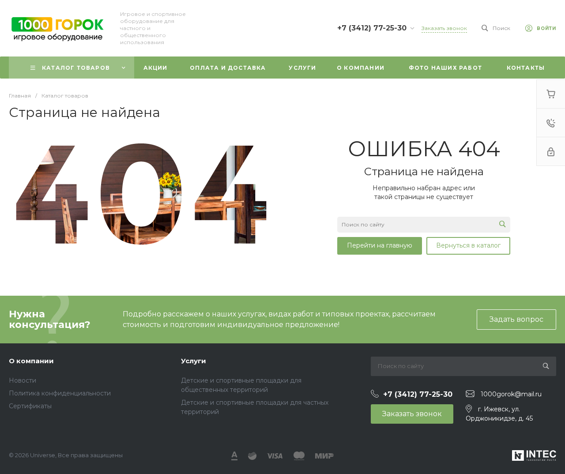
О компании (31, 361)
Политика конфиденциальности (60, 393)
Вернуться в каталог (468, 245)
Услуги (193, 361)
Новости (22, 380)
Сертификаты (30, 406)
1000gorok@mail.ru (511, 394)
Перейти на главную (379, 245)
